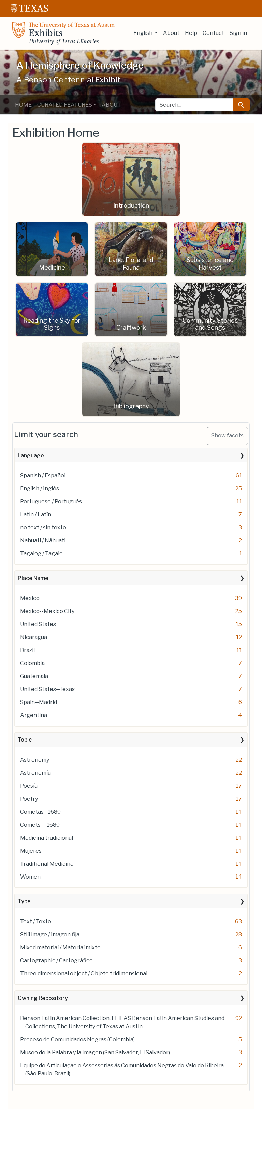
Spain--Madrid (38, 702)
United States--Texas (47, 689)
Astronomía (35, 773)
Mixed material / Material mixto (60, 947)
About (171, 33)
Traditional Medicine (47, 863)
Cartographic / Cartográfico (56, 960)
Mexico (30, 598)
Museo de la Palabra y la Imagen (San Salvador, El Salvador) (95, 1052)
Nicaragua (33, 637)
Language (31, 455)
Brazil (27, 650)
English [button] (143, 33)
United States (38, 624)
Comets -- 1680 (40, 825)
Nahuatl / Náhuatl (43, 540)
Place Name (33, 578)
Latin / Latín (35, 514)
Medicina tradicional (46, 838)
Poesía (29, 786)
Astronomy (34, 760)
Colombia (32, 663)
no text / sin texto (43, 527)
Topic (25, 739)
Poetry (29, 799)
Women (30, 876)
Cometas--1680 (40, 812)
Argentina (33, 715)
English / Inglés (39, 488)
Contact (213, 33)
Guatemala (34, 676)
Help (191, 33)
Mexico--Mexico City (47, 611)
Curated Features (64, 104)
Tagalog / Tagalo (41, 553)
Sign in (238, 33)
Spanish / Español (43, 475)
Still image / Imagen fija (49, 934)
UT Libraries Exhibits (63, 33)
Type (24, 901)
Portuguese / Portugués (51, 501)
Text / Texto (35, 921)
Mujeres (31, 851)
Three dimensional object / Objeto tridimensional (83, 973)
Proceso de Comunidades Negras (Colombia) (77, 1039)
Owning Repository (43, 998)
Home (23, 104)
